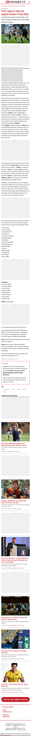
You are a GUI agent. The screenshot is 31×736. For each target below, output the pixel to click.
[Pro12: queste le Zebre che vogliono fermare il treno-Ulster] (15, 34)
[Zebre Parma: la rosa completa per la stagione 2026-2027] (15, 639)
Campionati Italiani (11, 451)
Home (2, 6)
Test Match (19, 508)
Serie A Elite (17, 451)
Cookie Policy (6, 715)
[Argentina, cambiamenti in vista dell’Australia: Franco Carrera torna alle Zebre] (15, 489)
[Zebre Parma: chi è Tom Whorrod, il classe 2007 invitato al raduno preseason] (15, 606)
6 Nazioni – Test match (12, 508)
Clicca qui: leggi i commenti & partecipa (15, 699)
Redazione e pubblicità (8, 707)
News (6, 6)
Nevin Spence (6, 389)
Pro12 (13, 389)
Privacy (4, 710)
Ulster (24, 389)
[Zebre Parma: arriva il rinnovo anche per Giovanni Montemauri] (15, 673)
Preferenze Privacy (7, 712)
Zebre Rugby (22, 6)
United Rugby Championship (13, 6)
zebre (4, 392)
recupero (19, 389)
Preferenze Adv (6, 717)
